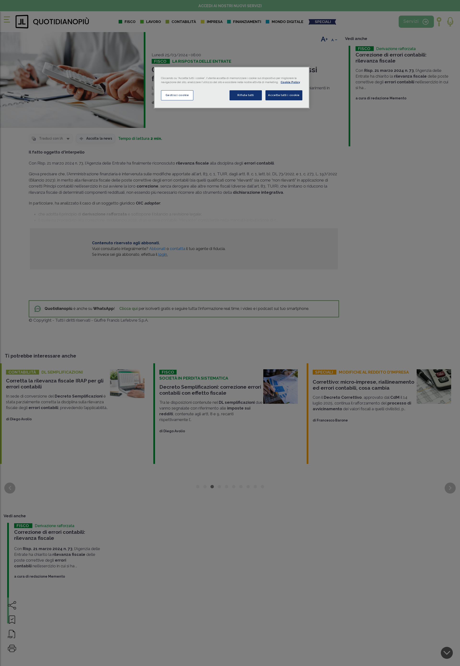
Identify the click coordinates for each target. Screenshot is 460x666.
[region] (232, 87)
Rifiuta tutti (245, 95)
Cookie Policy (290, 82)
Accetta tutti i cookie (284, 95)
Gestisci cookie (177, 95)
